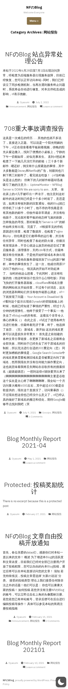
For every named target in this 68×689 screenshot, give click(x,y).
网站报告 (32, 106)
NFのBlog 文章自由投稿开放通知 (34, 539)
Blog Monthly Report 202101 (34, 646)
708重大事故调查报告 (34, 128)
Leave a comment (52, 106)
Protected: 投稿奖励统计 (34, 488)
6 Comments (36, 416)
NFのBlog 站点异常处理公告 (34, 57)
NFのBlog (34, 7)
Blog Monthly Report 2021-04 (34, 442)
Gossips (46, 412)
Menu (35, 20)
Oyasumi (24, 102)
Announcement (17, 106)
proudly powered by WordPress (32, 680)
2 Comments (53, 621)
